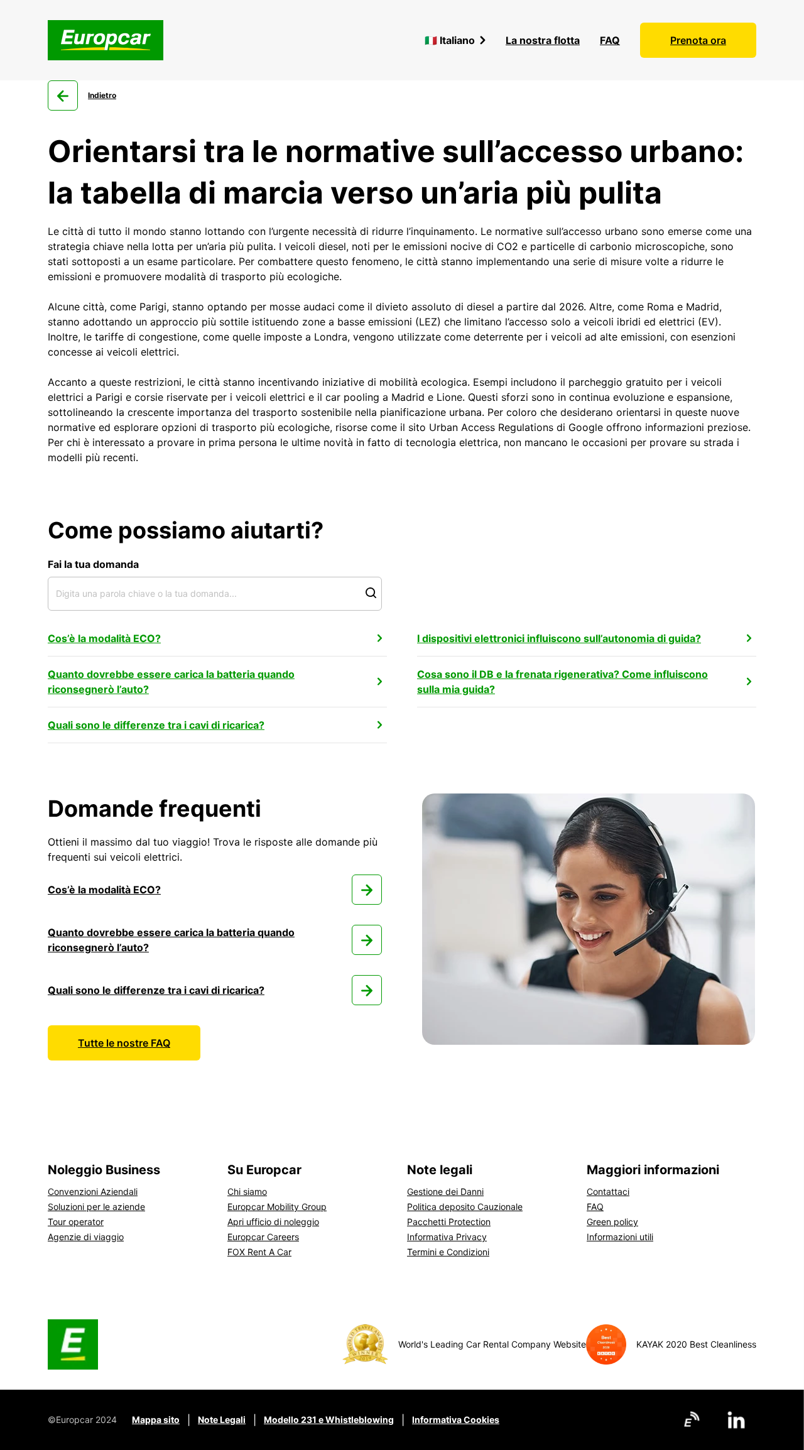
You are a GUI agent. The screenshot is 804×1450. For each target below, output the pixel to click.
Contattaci (608, 1191)
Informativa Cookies (455, 1419)
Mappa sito (156, 1419)
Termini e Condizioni (448, 1251)
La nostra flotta (543, 40)
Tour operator (76, 1221)
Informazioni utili (620, 1236)
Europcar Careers (263, 1236)
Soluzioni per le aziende (96, 1206)
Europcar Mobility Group (277, 1206)
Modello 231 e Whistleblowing (329, 1419)
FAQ (610, 40)
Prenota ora (698, 40)
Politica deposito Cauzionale (465, 1206)
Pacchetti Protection (449, 1221)
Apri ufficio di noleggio (273, 1221)
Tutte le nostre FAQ (124, 1043)
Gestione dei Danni (445, 1191)
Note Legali (222, 1419)
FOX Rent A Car (259, 1251)
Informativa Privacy (447, 1236)
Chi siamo (247, 1191)
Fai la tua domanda (93, 564)
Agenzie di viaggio (86, 1236)
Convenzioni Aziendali (93, 1191)
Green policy (612, 1221)
